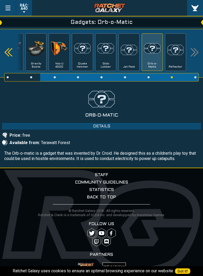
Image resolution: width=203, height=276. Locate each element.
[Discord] (106, 241)
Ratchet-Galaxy (109, 8)
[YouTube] (101, 233)
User (195, 8)
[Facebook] (111, 233)
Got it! (182, 271)
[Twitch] (96, 241)
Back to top (101, 197)
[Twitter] (91, 233)
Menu (8, 8)
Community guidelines (101, 182)
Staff (101, 175)
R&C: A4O (24, 7)
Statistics (101, 190)
